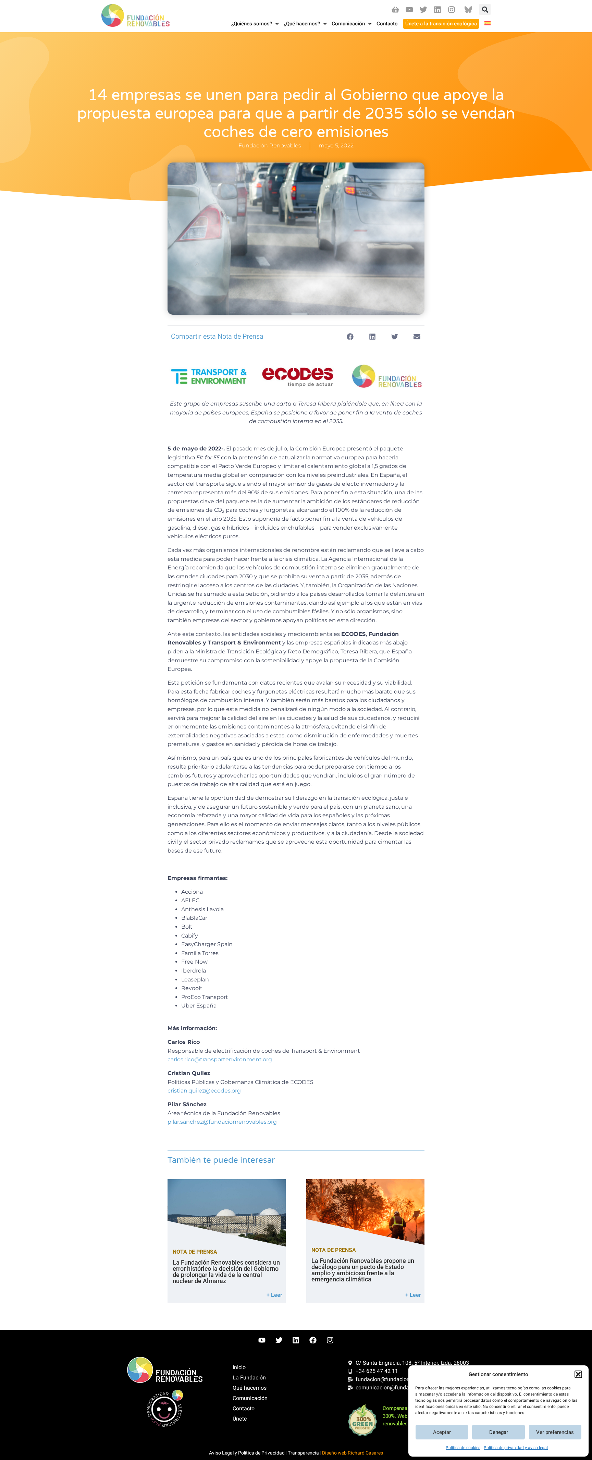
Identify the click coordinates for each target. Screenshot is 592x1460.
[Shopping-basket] (395, 9)
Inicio (239, 1367)
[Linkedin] (438, 9)
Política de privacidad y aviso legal (516, 1448)
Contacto (244, 1408)
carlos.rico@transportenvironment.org (220, 1059)
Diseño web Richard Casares (352, 1453)
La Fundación (249, 1378)
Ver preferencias (555, 1432)
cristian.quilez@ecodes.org (204, 1090)
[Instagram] (452, 9)
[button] (578, 1374)
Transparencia (303, 1453)
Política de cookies (463, 1448)
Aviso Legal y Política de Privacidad (247, 1453)
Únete (240, 1419)
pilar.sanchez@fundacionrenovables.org (222, 1122)
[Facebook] (313, 1340)
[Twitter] (423, 9)
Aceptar (442, 1432)
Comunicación (250, 1398)
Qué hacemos (250, 1388)
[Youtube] (409, 9)
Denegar (498, 1432)
